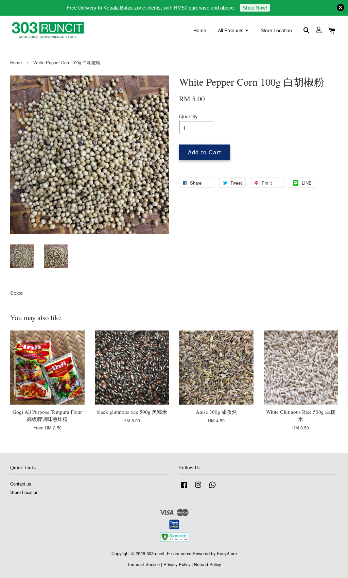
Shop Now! (255, 8)
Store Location (276, 30)
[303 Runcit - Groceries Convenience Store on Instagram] (198, 488)
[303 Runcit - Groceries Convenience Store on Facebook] (184, 488)
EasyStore (227, 553)
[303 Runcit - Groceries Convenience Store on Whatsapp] (212, 488)
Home (199, 30)
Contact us (20, 483)
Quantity (188, 116)
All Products (231, 30)
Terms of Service (143, 564)
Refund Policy (207, 564)
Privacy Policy (176, 564)
